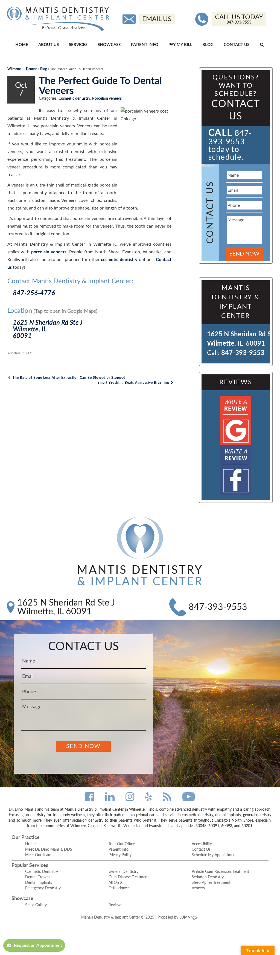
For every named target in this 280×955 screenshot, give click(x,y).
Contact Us (236, 45)
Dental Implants (38, 883)
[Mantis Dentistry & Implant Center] (58, 19)
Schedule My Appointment (214, 855)
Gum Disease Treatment (129, 877)
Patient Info (144, 45)
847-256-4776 (34, 293)
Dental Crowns (37, 877)
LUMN (185, 917)
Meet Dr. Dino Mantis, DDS (48, 849)
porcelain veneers (48, 252)
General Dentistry (123, 872)
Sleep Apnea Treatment (211, 883)
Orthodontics (120, 888)
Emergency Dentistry (43, 888)
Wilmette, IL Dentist (22, 69)
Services (78, 45)
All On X (115, 883)
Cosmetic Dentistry (41, 872)
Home (21, 45)
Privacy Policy (120, 855)
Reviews (115, 905)
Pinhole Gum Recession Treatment (220, 872)
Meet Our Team (38, 855)
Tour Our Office (122, 844)
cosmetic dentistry (119, 259)
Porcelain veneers (107, 99)
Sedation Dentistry (208, 877)
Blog (208, 45)
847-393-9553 (242, 353)
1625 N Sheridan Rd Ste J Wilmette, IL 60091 (66, 607)
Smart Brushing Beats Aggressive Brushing (134, 382)
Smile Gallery (36, 905)
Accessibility (202, 844)
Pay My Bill (180, 45)
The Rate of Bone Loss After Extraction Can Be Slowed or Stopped (68, 377)
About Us (48, 45)
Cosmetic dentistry (74, 99)
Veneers (198, 888)
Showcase (109, 45)
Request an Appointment (38, 945)
